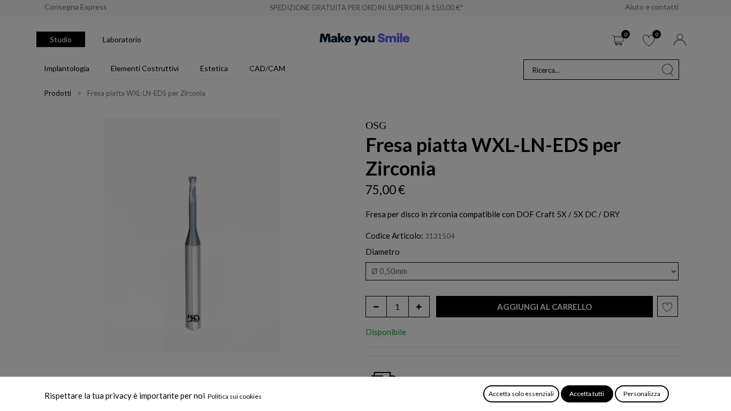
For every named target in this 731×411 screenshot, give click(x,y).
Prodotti (57, 93)
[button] (544, 306)
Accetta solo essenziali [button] (521, 394)
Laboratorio (122, 39)
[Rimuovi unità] (376, 306)
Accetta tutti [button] (586, 394)
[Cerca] (668, 69)
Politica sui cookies (235, 396)
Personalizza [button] (641, 394)
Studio (61, 39)
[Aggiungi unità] (419, 306)
